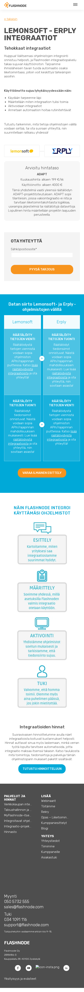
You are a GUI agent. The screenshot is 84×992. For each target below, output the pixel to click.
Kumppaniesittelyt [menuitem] (54, 823)
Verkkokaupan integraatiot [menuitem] (21, 804)
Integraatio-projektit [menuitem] (18, 826)
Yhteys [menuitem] (47, 836)
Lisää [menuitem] (46, 796)
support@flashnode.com (26, 924)
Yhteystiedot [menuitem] (50, 841)
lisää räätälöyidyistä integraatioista (23, 369)
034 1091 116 (15, 919)
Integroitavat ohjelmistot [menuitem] (21, 821)
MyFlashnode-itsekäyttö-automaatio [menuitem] (21, 815)
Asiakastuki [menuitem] (49, 857)
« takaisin (10, 19)
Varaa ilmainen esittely (42, 473)
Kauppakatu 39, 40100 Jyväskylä (22, 958)
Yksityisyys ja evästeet (20, 979)
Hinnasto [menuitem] (10, 832)
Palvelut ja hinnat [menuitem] (14, 797)
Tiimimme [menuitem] (48, 846)
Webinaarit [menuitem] (48, 801)
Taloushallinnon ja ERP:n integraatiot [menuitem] (21, 810)
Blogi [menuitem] (44, 828)
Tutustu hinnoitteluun (42, 769)
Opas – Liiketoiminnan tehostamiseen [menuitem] (58, 817)
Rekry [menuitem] (45, 812)
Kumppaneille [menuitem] (50, 852)
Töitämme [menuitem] (48, 806)
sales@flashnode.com (24, 906)
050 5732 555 (16, 901)
